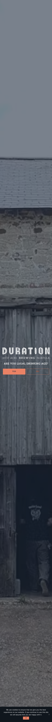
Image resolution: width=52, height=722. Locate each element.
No (37, 371)
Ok (26, 718)
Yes (14, 371)
